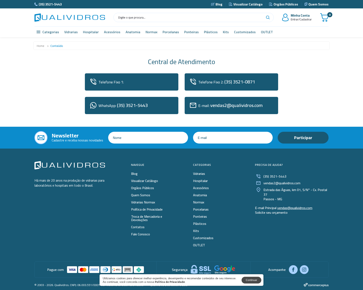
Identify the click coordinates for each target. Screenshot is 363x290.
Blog (219, 4)
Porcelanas (171, 32)
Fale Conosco (140, 234)
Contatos (138, 227)
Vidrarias (71, 32)
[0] (324, 17)
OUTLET (267, 32)
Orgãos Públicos (286, 4)
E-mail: (230, 105)
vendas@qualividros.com (294, 208)
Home (40, 46)
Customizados (245, 32)
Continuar (251, 280)
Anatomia (133, 32)
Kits (226, 32)
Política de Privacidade (147, 209)
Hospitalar (91, 32)
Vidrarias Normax (143, 202)
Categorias (50, 32)
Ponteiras (191, 32)
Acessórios (112, 32)
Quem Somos (318, 4)
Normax (151, 32)
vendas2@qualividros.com (281, 183)
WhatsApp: (123, 105)
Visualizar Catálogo (248, 4)
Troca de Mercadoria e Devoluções (146, 218)
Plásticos (211, 32)
